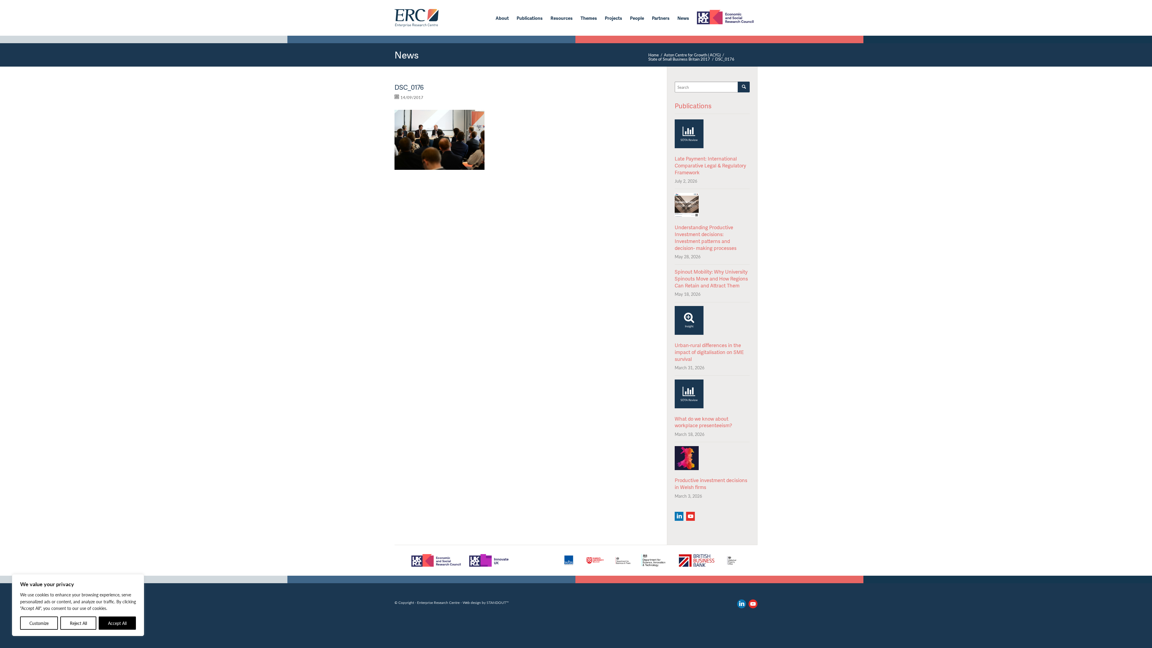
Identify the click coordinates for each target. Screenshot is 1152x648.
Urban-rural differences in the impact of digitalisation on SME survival (709, 352)
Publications (693, 105)
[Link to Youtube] (753, 603)
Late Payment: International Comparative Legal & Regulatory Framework (710, 165)
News (406, 55)
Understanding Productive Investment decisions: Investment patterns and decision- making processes (705, 237)
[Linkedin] (679, 516)
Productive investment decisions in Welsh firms (711, 483)
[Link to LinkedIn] (741, 603)
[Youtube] (690, 516)
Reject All (78, 623)
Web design (472, 602)
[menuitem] (502, 18)
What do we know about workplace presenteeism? (703, 422)
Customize (39, 623)
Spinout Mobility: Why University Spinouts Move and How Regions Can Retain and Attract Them (711, 278)
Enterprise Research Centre (438, 602)
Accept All (117, 623)
